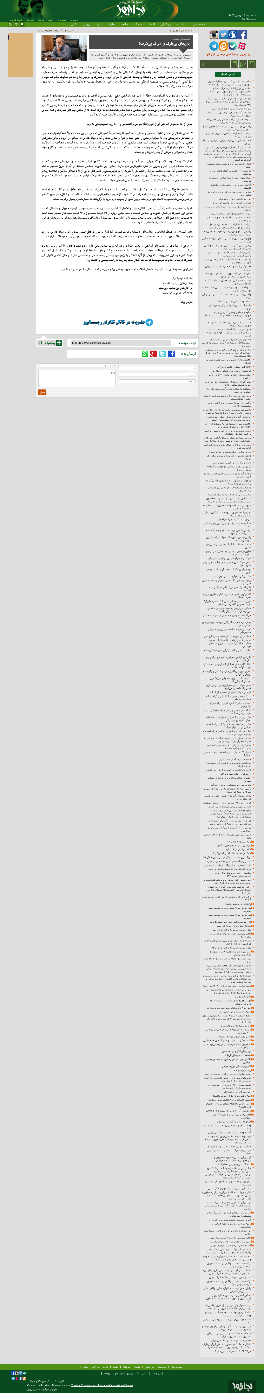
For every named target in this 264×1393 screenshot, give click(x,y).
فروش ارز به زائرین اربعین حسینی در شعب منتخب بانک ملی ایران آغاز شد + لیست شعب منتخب (228, 1205)
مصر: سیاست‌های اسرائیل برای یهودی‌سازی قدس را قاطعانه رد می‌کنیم (228, 687)
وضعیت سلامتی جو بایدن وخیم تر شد (232, 462)
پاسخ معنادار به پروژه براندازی (235, 1011)
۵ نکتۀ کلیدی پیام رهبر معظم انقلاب (233, 1164)
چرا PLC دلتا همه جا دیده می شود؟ (233, 1351)
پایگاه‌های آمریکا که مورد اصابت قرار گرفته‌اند (228, 1110)
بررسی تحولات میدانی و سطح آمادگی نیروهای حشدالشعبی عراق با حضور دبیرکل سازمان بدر (227, 439)
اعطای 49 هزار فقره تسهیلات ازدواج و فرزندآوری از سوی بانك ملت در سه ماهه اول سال (228, 1298)
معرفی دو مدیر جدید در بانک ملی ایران (231, 1340)
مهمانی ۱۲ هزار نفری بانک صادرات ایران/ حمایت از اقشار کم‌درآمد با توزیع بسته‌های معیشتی (230, 643)
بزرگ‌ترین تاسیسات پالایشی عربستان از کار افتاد (226, 857)
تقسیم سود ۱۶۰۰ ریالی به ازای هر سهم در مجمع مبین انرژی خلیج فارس (229, 1086)
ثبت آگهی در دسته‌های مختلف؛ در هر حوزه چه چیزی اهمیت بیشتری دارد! (227, 383)
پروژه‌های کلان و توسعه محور (236, 1051)
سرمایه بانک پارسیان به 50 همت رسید (231, 108)
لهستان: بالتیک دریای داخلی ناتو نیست (231, 202)
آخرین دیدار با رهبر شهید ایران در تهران (230, 1245)
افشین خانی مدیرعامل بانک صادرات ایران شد (228, 1277)
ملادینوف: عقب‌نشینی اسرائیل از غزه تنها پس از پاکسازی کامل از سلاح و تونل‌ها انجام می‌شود (227, 411)
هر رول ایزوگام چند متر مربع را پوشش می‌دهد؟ (227, 802)
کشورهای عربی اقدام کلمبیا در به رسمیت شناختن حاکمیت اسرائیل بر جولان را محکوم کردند (229, 332)
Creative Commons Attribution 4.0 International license (102, 1385)
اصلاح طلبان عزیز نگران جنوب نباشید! (232, 1095)
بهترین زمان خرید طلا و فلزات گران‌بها (232, 929)
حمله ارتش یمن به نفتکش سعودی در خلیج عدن (227, 636)
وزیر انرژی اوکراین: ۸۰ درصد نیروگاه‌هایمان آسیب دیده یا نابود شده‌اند (229, 747)
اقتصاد (151, 24)
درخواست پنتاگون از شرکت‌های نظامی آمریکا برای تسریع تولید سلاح (228, 482)
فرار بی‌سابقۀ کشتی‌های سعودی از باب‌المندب (228, 692)
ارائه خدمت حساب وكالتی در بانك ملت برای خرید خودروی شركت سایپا (229, 1265)
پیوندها (41, 20)
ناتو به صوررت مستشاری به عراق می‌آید (231, 784)
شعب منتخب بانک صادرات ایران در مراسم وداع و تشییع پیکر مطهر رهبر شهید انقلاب (227, 1258)
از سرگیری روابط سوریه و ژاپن (235, 773)
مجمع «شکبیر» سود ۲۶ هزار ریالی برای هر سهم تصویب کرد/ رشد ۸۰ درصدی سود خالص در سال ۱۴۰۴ (226, 1018)
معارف (111, 24)
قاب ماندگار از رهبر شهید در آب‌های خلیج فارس (227, 1040)
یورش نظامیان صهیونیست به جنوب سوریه (230, 451)
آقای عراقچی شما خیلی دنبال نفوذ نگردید (230, 921)
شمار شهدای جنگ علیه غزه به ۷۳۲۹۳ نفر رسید (227, 985)
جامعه (125, 24)
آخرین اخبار (228, 74)
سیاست (181, 24)
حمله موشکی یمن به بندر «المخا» (234, 301)
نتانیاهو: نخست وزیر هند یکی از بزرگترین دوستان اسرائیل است (230, 680)
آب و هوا (30, 20)
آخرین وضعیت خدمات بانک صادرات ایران (230, 1219)
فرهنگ (138, 24)
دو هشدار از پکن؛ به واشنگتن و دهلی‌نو (232, 370)
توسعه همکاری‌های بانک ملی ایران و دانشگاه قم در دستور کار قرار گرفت (227, 942)
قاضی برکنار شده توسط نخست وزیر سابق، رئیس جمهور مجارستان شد (229, 254)
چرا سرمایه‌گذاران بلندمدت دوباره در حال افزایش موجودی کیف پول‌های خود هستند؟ (230, 226)
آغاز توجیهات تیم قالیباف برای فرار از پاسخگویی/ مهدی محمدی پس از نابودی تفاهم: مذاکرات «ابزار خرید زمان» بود (226, 1195)
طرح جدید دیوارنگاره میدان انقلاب (234, 1121)
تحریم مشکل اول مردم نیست (235, 1025)
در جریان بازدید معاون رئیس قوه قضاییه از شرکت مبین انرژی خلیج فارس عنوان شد (230, 822)
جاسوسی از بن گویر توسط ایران (235, 759)
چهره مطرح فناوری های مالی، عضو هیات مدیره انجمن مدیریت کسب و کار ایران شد (227, 881)
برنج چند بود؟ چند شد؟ (239, 841)
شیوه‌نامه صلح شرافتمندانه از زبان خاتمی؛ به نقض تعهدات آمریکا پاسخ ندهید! (229, 121)
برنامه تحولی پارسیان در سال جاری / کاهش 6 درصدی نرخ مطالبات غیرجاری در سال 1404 (228, 1307)
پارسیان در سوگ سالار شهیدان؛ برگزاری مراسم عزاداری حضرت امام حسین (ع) (226, 1328)
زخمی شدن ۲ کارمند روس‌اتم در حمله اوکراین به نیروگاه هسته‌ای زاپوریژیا (227, 247)
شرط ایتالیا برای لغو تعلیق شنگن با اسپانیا (231, 213)
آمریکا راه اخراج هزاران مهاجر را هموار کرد (229, 558)
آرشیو (50, 20)
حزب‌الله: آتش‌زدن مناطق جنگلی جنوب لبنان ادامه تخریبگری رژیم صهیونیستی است (229, 418)
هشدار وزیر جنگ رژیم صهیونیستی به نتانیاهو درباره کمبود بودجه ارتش (228, 719)
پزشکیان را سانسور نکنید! (238, 904)
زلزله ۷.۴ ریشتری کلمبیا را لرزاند (234, 366)
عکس (74, 24)
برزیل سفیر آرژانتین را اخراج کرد (234, 519)
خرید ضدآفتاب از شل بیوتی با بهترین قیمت (229, 869)
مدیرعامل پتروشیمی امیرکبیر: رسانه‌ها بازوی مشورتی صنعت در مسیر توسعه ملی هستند (228, 500)
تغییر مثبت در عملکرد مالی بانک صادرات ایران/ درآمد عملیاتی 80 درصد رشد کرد (227, 603)
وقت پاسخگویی (243, 996)
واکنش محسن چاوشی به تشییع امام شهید (230, 1237)
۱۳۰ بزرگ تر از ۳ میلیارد (238, 849)
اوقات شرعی (16, 20)
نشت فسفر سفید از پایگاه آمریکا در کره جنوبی (227, 865)
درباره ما (74, 20)
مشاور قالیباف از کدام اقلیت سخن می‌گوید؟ (229, 1099)
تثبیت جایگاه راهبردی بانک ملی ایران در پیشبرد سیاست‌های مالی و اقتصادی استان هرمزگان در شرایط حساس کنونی (227, 978)
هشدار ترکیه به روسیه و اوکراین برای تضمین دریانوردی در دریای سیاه (228, 726)
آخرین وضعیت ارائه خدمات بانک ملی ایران (229, 1132)
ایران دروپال (32, 1389)
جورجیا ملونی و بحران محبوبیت (235, 198)
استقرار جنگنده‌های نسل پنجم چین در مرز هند (227, 861)
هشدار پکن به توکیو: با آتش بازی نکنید (232, 576)
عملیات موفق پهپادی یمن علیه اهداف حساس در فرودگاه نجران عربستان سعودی (227, 740)
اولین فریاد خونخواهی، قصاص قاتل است (231, 1241)
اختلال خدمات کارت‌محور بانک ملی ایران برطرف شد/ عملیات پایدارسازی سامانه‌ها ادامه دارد (227, 1346)
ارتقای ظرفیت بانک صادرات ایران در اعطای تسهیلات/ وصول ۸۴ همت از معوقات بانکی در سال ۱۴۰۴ (228, 890)
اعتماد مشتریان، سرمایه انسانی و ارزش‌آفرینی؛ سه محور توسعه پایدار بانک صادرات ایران (227, 1272)
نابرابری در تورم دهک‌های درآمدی (234, 845)
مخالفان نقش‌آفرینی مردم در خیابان (233, 925)
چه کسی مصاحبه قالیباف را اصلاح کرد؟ (232, 853)
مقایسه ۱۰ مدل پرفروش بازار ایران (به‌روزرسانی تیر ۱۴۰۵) (233, 874)
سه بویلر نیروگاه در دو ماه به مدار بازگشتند (229, 494)
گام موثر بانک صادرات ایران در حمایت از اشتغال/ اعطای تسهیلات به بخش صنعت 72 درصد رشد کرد (226, 342)
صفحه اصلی (199, 24)
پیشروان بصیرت (242, 1070)
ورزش (87, 24)
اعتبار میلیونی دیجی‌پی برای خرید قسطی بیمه (228, 1074)
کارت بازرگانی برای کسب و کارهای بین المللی (228, 770)
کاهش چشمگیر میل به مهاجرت (235, 1066)
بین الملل (166, 24)
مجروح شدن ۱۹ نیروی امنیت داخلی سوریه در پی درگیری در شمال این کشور (227, 275)
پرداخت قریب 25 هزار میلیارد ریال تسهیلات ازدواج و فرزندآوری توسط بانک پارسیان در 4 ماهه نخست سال (228, 101)
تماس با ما (62, 20)
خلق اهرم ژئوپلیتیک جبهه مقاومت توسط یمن (228, 1007)
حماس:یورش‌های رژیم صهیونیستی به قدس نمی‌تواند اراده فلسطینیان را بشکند (229, 610)
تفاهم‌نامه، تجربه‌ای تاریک (238, 1055)
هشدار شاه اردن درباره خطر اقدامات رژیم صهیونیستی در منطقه (229, 324)
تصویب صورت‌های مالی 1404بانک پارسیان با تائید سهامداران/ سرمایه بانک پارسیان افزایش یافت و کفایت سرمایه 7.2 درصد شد (228, 968)
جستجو (119, 1373)
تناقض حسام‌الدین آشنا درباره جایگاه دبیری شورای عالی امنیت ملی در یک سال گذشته (229, 83)
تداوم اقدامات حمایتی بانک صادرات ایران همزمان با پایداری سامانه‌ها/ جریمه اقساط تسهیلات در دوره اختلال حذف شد (230, 813)
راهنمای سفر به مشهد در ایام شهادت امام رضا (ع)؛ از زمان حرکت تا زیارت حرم (228, 425)
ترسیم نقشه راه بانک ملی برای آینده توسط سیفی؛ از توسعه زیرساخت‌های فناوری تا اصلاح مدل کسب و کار (228, 1139)
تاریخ (99, 24)
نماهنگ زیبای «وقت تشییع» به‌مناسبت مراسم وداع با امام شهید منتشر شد (228, 1314)
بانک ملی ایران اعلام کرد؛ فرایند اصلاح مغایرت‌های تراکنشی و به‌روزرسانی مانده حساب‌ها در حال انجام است (230, 91)
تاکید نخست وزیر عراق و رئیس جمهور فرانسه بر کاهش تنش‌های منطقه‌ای (227, 432)
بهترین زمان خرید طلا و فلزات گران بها (231, 947)
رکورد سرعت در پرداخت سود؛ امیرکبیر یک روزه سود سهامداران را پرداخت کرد (228, 991)
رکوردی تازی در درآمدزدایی (237, 1091)
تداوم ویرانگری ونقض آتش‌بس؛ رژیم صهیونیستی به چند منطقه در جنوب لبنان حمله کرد (228, 315)
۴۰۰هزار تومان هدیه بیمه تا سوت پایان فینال (229, 1146)
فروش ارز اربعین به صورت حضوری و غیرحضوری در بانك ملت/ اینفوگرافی (232, 1159)
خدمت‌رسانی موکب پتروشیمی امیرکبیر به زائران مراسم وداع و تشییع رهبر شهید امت (229, 1251)
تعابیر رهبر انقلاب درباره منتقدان (235, 1036)
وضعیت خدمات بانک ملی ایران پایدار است (230, 806)
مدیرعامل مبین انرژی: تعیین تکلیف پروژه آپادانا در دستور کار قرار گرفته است (227, 1079)
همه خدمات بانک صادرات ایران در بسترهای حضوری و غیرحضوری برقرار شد (229, 1335)
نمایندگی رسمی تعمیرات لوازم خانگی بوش (229, 1188)
